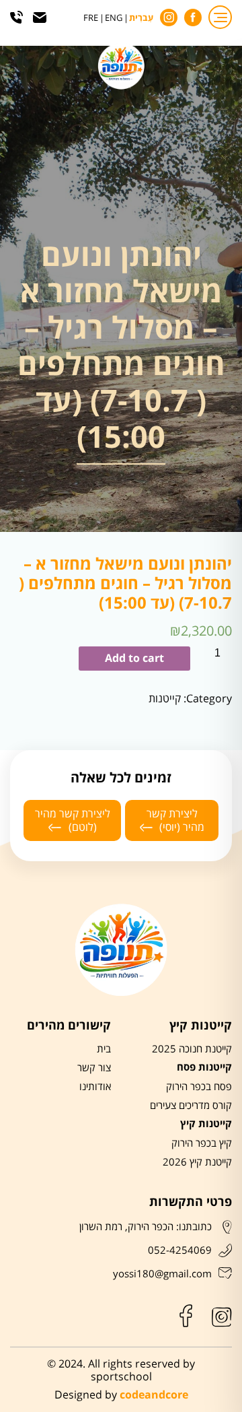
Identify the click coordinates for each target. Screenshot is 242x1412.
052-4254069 (180, 1250)
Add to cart (134, 658)
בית (104, 1049)
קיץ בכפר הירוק (201, 1143)
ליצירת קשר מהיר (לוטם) (72, 820)
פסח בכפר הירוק (199, 1087)
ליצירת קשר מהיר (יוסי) (176, 820)
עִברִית (141, 18)
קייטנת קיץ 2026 (197, 1162)
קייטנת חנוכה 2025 (192, 1049)
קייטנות (165, 698)
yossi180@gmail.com (162, 1274)
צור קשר (94, 1068)
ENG (113, 18)
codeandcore (154, 1395)
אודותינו (95, 1087)
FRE (90, 18)
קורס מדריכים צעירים (191, 1106)
